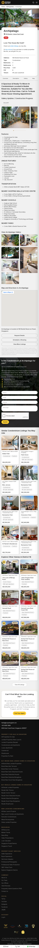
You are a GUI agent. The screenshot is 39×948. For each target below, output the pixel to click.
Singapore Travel (6, 846)
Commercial (4, 750)
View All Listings (19, 684)
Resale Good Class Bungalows (10, 801)
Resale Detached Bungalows (10, 798)
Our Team (4, 880)
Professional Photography (9, 862)
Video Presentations (7, 838)
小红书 (3, 909)
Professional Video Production (10, 864)
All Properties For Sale (8, 737)
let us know (8, 49)
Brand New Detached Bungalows (11, 777)
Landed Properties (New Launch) (11, 739)
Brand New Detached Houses (10, 774)
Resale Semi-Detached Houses (10, 795)
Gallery (26, 78)
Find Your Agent (19, 713)
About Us (4, 877)
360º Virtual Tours (6, 867)
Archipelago (18, 6)
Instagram (4, 904)
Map (33, 78)
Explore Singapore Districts (9, 870)
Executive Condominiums (8, 817)
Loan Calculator (6, 840)
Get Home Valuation (7, 859)
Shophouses (5, 753)
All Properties (10, 6)
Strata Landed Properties (9, 822)
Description (16, 78)
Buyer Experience (6, 856)
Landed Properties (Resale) (9, 742)
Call (18, 946)
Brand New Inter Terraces (9, 766)
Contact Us (4, 891)
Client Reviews (5, 886)
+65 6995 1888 (6, 725)
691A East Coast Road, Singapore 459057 (14, 728)
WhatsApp (32, 946)
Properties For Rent (7, 756)
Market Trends (5, 832)
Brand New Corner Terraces (9, 769)
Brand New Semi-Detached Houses (12, 771)
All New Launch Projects (8, 811)
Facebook (4, 907)
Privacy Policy (18, 943)
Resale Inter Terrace (7, 790)
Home (3, 6)
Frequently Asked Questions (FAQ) (11, 888)
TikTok (3, 899)
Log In (3, 917)
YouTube (4, 901)
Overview (5, 78)
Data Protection (27, 943)
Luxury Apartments (7, 748)
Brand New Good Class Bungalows (11, 780)
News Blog (4, 835)
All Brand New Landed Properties (11, 763)
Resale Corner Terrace (8, 793)
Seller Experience (6, 853)
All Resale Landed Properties (10, 787)
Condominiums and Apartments (10, 745)
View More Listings (19, 344)
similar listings (14, 46)
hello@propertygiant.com (9, 722)
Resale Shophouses (7, 804)
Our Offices (4, 883)
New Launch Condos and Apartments (12, 814)
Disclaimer (10, 943)
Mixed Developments (7, 819)
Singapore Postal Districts (9, 843)
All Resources (5, 830)
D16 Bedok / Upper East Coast (14, 34)
